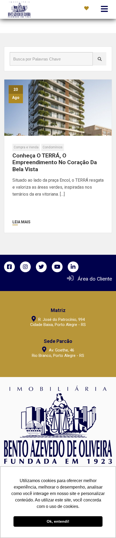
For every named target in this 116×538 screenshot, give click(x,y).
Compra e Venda (26, 147)
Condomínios (53, 147)
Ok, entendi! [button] (58, 521)
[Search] (99, 59)
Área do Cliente (95, 279)
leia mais (21, 222)
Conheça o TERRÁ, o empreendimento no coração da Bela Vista (54, 162)
